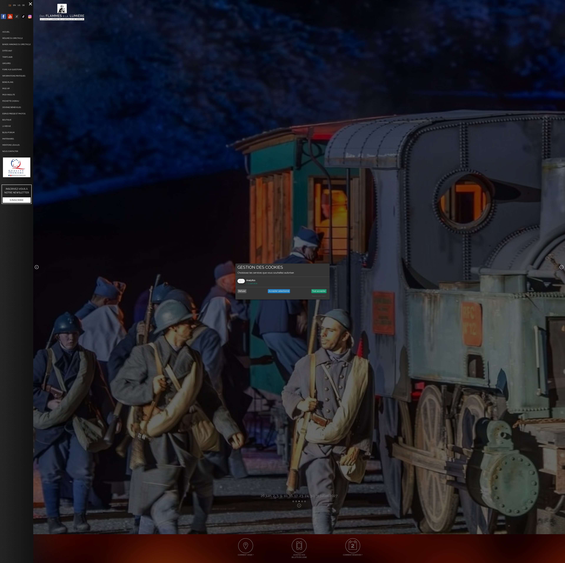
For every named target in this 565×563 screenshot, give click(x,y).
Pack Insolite (8, 95)
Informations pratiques (13, 76)
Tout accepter (319, 291)
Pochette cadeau (10, 101)
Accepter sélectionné (279, 291)
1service (251, 283)
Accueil (6, 32)
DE (23, 5)
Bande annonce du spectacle (16, 44)
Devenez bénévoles (11, 107)
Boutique (6, 120)
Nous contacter (10, 151)
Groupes (6, 63)
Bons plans (7, 82)
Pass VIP (6, 89)
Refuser (242, 291)
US (19, 5)
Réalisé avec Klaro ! (319, 296)
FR (10, 5)
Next (562, 267)
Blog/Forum (8, 132)
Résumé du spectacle (12, 38)
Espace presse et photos (13, 114)
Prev (37, 267)
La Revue (6, 126)
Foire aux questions (12, 70)
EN (14, 5)
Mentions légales (11, 145)
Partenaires (8, 139)
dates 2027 (7, 51)
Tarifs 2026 (7, 57)
